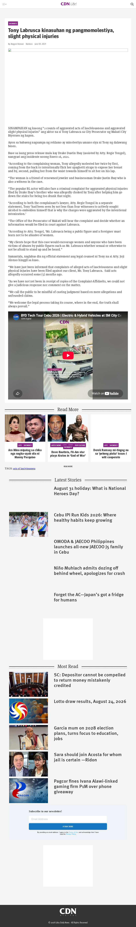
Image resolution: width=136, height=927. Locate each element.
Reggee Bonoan (17, 44)
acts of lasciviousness (24, 468)
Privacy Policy (71, 834)
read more (68, 466)
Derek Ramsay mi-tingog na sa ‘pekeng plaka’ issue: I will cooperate (111, 454)
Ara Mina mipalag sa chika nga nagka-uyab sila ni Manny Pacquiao (25, 454)
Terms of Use (73, 832)
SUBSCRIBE (68, 827)
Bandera (29, 44)
